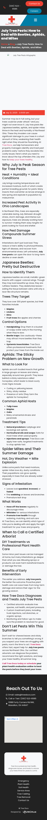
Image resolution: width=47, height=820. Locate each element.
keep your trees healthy (21, 159)
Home (4, 44)
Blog (12, 44)
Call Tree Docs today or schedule (19, 663)
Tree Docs (7, 145)
